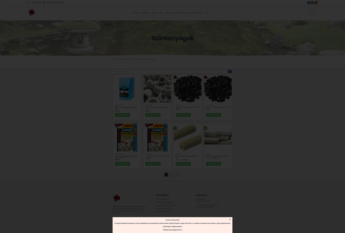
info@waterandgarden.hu (172, 230)
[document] (172, 116)
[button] (230, 219)
